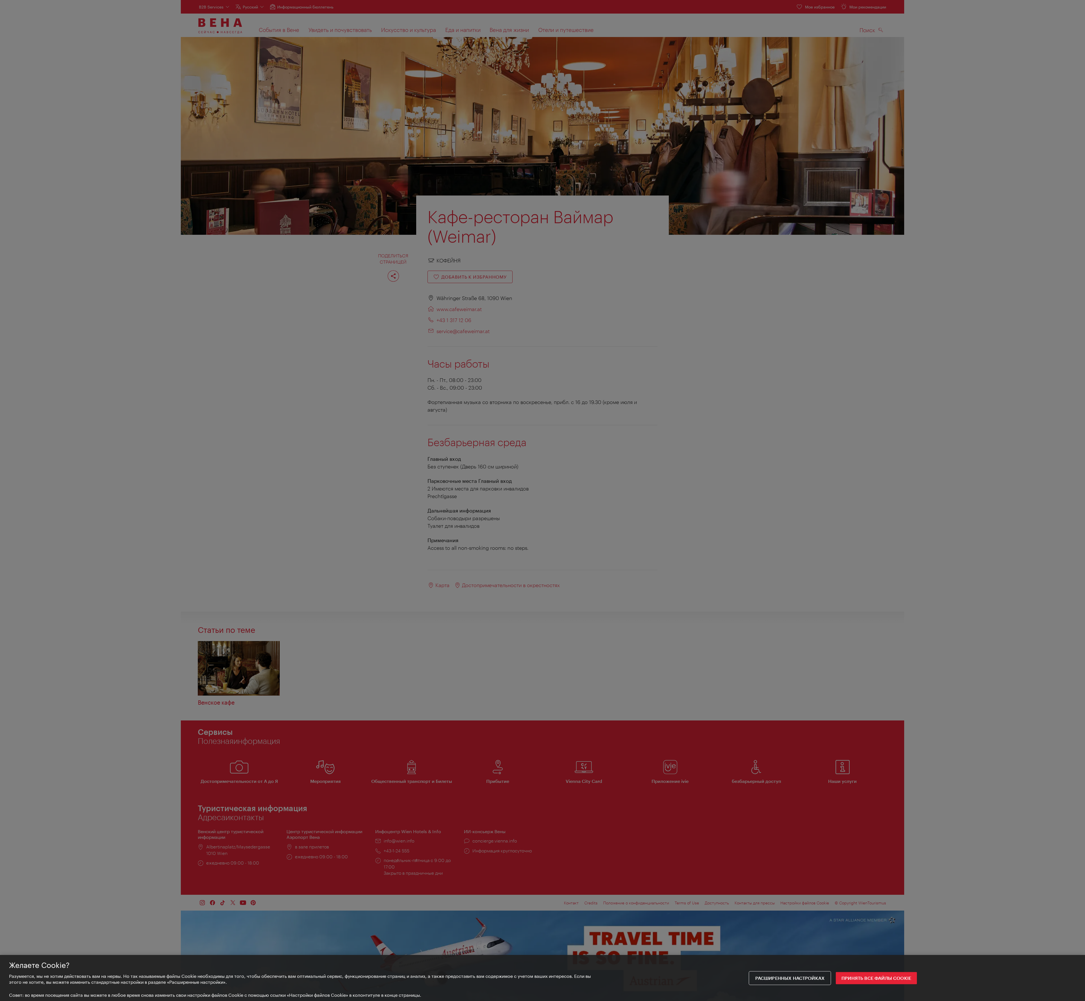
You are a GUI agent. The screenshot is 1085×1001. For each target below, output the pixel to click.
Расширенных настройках (790, 978)
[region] (542, 978)
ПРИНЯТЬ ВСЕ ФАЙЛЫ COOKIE (876, 978)
